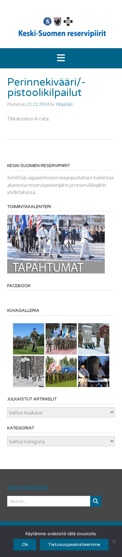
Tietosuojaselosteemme (74, 544)
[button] (61, 58)
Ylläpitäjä (64, 104)
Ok (25, 544)
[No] (114, 541)
